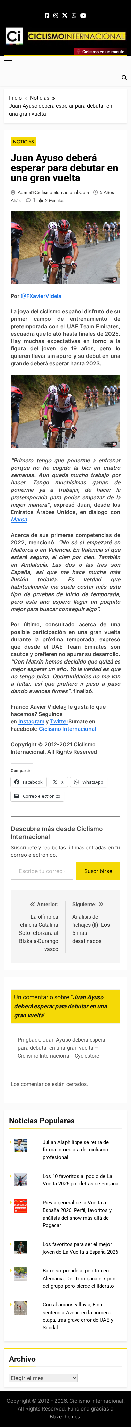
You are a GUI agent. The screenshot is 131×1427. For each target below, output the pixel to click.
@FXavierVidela (41, 296)
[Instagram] (55, 16)
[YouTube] (83, 16)
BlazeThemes (65, 1416)
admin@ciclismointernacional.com (53, 192)
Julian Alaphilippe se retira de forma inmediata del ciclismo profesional (76, 1149)
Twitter (59, 721)
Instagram (31, 721)
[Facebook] (47, 16)
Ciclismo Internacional (67, 728)
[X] (65, 16)
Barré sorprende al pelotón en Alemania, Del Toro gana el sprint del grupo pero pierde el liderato (80, 1278)
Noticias (23, 141)
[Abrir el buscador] (124, 77)
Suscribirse (98, 871)
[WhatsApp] (74, 16)
